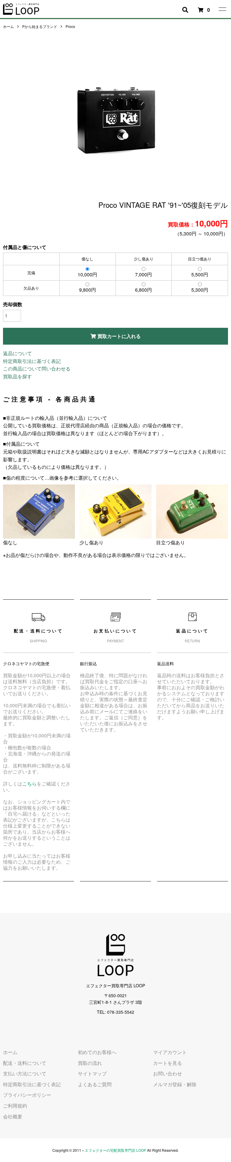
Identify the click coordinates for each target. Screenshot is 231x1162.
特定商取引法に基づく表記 (32, 361)
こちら (29, 783)
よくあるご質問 (95, 1084)
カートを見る (167, 1062)
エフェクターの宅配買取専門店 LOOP (115, 1150)
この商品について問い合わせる (36, 368)
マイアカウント (170, 1052)
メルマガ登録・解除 (174, 1084)
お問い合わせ (167, 1073)
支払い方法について (24, 1073)
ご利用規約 (15, 1105)
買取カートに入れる (119, 336)
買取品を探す (17, 376)
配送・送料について (24, 1062)
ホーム (8, 26)
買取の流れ (90, 1062)
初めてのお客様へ (97, 1052)
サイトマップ (92, 1073)
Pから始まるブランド (39, 26)
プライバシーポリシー (27, 1094)
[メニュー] (222, 9)
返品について (17, 353)
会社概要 (12, 1116)
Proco (70, 26)
